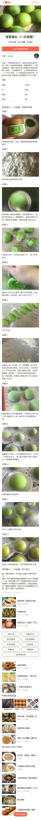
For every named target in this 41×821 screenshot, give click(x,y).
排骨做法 (30, 649)
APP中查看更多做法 (20, 49)
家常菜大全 (30, 634)
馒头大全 (11, 634)
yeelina (10, 56)
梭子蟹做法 (11, 639)
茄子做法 (30, 644)
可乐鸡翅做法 (30, 639)
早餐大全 (11, 649)
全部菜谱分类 (20, 655)
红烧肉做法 (11, 644)
